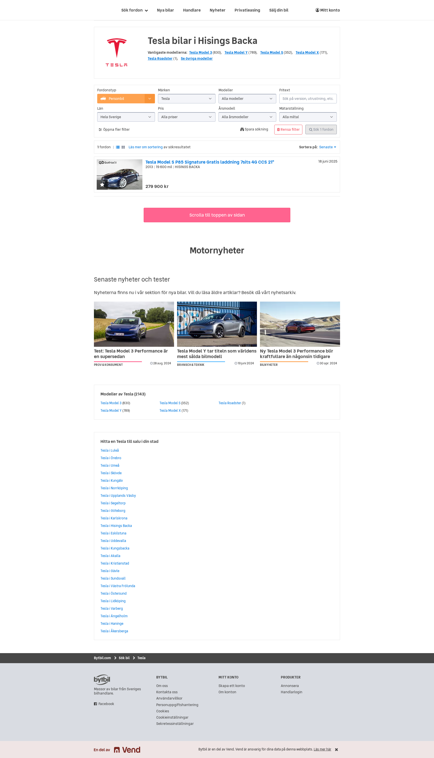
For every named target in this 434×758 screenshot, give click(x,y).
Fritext (284, 90)
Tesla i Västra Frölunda (117, 585)
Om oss (162, 686)
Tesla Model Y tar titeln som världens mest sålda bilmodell (216, 354)
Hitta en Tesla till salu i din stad (129, 441)
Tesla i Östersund (113, 593)
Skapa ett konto (232, 686)
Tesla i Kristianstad (114, 563)
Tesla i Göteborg (112, 510)
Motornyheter (217, 250)
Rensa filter (290, 129)
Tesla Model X (307, 52)
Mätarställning (291, 108)
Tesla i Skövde (111, 472)
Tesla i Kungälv (111, 480)
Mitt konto (329, 10)
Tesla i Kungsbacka (114, 548)
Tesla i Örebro (110, 457)
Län (100, 108)
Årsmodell (227, 108)
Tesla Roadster (160, 58)
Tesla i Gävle (109, 570)
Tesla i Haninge (111, 623)
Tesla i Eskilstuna (113, 533)
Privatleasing (247, 10)
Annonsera (290, 686)
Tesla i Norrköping (114, 488)
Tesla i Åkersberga (114, 631)
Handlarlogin (291, 692)
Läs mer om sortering (146, 147)
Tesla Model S (271, 52)
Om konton (227, 692)
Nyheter (218, 10)
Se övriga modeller (197, 58)
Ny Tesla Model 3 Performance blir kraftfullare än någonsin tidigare (296, 354)
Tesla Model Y (236, 52)
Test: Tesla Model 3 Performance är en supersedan (131, 354)
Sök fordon (132, 10)
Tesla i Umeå (109, 465)
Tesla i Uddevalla (113, 540)
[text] (100, 10)
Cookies (162, 711)
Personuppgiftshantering (177, 705)
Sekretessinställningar (175, 724)
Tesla (128, 394)
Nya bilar (165, 10)
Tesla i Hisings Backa (116, 525)
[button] (102, 185)
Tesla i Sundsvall (113, 578)
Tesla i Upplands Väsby (118, 495)
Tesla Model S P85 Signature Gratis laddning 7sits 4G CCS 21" (209, 162)
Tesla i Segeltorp (113, 503)
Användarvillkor (169, 698)
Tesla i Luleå (109, 450)
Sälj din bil (278, 10)
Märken (164, 90)
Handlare (192, 10)
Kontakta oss (167, 692)
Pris (161, 108)
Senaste (326, 147)
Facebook (106, 704)
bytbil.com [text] (102, 679)
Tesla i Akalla (110, 555)
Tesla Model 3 (200, 52)
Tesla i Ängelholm (114, 615)
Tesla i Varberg (111, 608)
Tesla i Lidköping (113, 600)
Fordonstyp (106, 90)
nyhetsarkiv (283, 292)
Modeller (226, 90)
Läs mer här (322, 749)
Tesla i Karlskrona (113, 518)
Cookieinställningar (172, 717)
